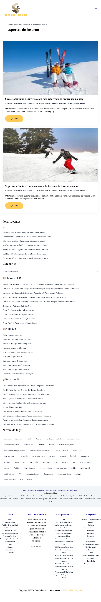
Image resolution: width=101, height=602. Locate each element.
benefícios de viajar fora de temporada (17, 343)
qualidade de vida (61, 468)
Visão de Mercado (32, 498)
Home (10, 519)
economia (77, 450)
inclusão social (19, 462)
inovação (33, 461)
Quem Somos (10, 522)
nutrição (6, 468)
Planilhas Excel (31, 496)
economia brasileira (10, 456)
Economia (90, 533)
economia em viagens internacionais (16, 369)
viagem (29, 479)
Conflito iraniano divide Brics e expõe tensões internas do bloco (27, 236)
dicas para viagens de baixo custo (15, 361)
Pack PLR (78, 496)
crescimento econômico (54, 439)
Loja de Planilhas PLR (56, 496)
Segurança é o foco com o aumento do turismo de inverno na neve (41, 186)
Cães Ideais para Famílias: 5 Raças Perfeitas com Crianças (25, 403)
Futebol (73, 456)
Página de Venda (8, 496)
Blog (10, 544)
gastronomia (84, 456)
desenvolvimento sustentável (39, 450)
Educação (90, 536)
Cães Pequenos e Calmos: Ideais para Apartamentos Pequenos (26, 394)
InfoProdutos (43, 496)
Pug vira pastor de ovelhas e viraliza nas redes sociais (23, 398)
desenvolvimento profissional (14, 450)
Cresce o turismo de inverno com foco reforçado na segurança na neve (44, 99)
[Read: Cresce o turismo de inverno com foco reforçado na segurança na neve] (50, 68)
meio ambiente (85, 462)
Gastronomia (90, 541)
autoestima (7, 439)
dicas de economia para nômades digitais (18, 352)
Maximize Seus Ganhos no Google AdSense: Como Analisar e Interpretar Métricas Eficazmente (39, 301)
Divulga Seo (43, 498)
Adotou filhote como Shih (12, 407)
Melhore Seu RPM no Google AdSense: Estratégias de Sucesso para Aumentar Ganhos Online (38, 284)
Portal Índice (73, 498)
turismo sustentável (10, 479)
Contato (10, 547)
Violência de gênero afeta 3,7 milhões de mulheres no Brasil (25, 245)
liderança (64, 462)
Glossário (10, 552)
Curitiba (51, 444)
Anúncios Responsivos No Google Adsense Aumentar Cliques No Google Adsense (34, 297)
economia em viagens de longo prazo (16, 365)
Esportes (91, 539)
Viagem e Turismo (90, 564)
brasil (29, 438)
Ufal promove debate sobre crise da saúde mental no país (24, 241)
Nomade (10, 328)
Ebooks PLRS (20, 496)
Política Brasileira (29, 468)
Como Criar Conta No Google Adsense (18, 314)
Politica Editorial (10, 528)
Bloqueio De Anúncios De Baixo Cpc (17, 306)
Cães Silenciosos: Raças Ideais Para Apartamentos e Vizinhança (27, 416)
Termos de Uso (10, 530)
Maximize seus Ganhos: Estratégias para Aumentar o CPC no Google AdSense (33, 293)
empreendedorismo (38, 456)
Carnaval (38, 439)
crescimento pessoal (73, 439)
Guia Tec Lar (63, 498)
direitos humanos (61, 450)
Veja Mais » (14, 119)
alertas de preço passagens (12, 335)
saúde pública (9, 474)
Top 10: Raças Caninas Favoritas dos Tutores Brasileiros (24, 390)
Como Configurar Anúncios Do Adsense (18, 310)
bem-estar (18, 439)
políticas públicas (45, 468)
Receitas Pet (13, 379)
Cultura (41, 444)
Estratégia (52, 456)
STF (20, 474)
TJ (4, 228)
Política (16, 468)
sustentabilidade (32, 473)
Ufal (21, 479)
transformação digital (64, 474)
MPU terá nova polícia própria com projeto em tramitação (24, 232)
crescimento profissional (11, 444)
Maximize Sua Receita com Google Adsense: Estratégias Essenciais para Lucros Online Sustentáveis (41, 288)
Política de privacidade (10, 525)
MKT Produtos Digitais (16, 498)
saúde (73, 468)
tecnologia (48, 473)
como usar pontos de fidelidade (14, 348)
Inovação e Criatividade (90, 544)
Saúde (91, 552)
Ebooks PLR (13, 278)
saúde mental (85, 468)
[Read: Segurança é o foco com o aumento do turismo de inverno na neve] (50, 155)
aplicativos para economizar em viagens (17, 339)
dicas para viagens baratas (12, 356)
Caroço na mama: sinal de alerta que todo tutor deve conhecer (26, 420)
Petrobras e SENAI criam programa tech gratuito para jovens (25, 258)
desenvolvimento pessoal (66, 444)
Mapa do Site (10, 550)
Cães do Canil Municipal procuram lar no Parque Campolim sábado (28, 424)
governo (6, 462)
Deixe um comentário (76, 103)
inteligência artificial (50, 462)
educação (24, 456)
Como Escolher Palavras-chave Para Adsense (20, 323)
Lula (73, 462)
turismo (78, 474)
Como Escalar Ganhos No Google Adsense (19, 318)
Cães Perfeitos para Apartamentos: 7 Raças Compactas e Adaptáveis (28, 385)
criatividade (28, 444)
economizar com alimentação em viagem (18, 373)
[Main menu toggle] (95, 9)
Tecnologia (91, 561)
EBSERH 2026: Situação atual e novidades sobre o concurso (25, 249)
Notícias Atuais (11, 103)
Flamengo (62, 456)
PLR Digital (69, 496)
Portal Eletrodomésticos (87, 498)
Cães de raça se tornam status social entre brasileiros (22, 411)
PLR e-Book (88, 496)
